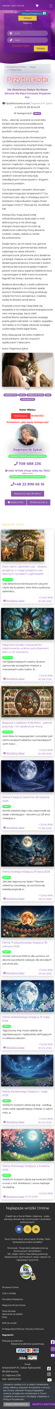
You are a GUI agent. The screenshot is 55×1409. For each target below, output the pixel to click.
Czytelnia (8, 579)
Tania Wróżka (9, 1311)
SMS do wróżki (9, 1323)
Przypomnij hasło (20, 45)
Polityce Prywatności (13, 1399)
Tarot (47, 1239)
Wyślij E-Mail (16, 502)
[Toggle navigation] (50, 6)
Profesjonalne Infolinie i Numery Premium (23, 1329)
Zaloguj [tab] (27, 18)
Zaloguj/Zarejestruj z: (32, 13)
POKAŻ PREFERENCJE (17, 1404)
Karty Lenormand (26, 1239)
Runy (4, 1317)
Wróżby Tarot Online (13, 6)
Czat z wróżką (9, 1293)
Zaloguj (41, 48)
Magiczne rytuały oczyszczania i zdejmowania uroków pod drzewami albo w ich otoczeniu (25, 648)
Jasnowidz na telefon (12, 1314)
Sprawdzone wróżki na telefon (27, 1242)
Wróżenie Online (10, 1287)
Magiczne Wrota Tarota (13, 1305)
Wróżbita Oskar (15, 600)
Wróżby (40, 1239)
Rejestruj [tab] (27, 23)
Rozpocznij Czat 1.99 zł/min (27, 493)
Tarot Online (11, 1239)
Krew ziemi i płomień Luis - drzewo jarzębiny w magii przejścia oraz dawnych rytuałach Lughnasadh (24, 570)
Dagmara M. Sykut (41, 103)
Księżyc (7, 806)
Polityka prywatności (12, 1341)
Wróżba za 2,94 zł (38, 502)
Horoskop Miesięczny (12, 1299)
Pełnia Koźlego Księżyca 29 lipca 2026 (26, 871)
